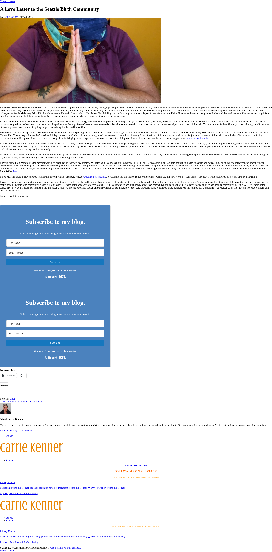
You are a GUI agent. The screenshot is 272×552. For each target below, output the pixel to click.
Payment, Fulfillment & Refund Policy (19, 493)
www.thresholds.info (197, 138)
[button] (7, 550)
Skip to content (7, 1)
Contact (10, 460)
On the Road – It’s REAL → (33, 401)
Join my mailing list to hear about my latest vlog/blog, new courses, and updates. (136, 526)
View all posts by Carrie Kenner (17, 430)
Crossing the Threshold (94, 176)
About (9, 436)
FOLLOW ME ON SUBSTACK (136, 471)
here (15, 171)
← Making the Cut (9, 401)
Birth (12, 398)
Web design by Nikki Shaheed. (65, 547)
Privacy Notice (7, 482)
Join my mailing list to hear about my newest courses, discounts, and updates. (136, 477)
